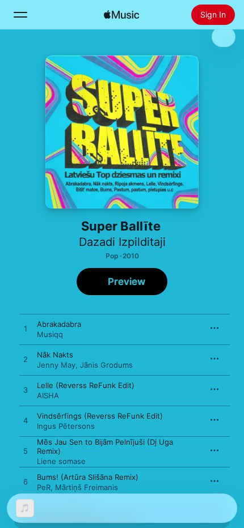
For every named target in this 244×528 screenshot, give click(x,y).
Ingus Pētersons (66, 426)
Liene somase (61, 461)
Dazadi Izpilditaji (122, 242)
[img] (121, 15)
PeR (44, 487)
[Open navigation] (20, 14)
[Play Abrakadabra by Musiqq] (25, 329)
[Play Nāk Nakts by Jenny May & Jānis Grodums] (25, 360)
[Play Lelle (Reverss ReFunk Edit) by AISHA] (25, 390)
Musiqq (50, 334)
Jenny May (56, 364)
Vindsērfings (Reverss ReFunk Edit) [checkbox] (100, 415)
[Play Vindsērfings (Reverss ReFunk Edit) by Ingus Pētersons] (25, 421)
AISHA (48, 395)
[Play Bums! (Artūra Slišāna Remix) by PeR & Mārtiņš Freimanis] (25, 482)
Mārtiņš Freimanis (86, 487)
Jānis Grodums (106, 364)
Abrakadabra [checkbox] (59, 324)
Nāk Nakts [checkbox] (55, 354)
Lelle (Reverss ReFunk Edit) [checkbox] (85, 385)
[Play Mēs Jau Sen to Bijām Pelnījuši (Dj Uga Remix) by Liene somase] (25, 451)
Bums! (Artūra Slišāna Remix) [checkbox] (87, 477)
